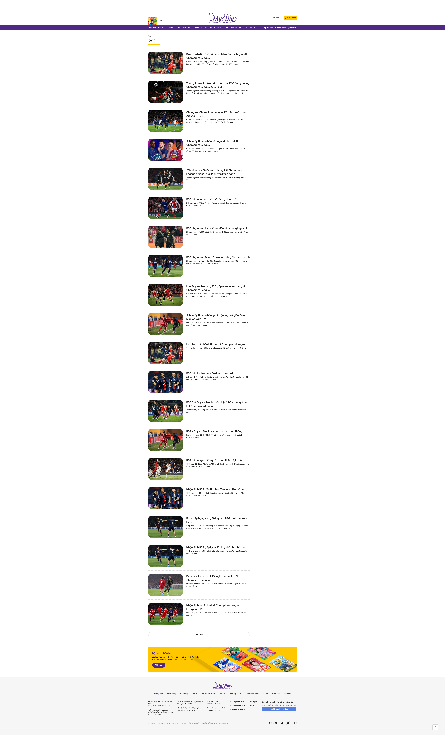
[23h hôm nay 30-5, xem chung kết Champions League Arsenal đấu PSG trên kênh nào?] (165, 179)
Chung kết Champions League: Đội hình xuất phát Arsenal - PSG (216, 114)
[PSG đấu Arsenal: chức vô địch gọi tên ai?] (165, 208)
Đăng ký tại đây (281, 709)
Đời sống (172, 28)
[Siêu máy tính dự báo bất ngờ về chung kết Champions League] (165, 150)
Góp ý (253, 705)
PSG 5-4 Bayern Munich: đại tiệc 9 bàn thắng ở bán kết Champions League (217, 404)
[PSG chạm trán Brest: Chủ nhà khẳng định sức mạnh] (165, 266)
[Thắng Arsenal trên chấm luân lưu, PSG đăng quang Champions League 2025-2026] (165, 92)
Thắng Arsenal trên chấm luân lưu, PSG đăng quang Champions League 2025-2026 (217, 85)
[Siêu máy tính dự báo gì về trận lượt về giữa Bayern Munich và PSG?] (165, 324)
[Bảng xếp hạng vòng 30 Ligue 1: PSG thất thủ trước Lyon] (165, 527)
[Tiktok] (294, 723)
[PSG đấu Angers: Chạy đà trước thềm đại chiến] (165, 469)
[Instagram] (275, 723)
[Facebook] (269, 723)
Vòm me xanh (236, 28)
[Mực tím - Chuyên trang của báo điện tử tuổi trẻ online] (222, 17)
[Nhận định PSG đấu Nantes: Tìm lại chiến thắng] (165, 498)
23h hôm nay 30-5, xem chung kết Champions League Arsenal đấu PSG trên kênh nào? (214, 172)
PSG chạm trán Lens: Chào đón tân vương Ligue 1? (216, 228)
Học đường (162, 28)
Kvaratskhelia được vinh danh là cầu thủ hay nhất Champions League (216, 56)
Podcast (293, 28)
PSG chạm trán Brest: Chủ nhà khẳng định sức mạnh (218, 257)
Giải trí (212, 28)
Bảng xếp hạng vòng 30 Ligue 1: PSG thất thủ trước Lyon (217, 520)
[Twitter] (282, 723)
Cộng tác (254, 702)
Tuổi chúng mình (200, 28)
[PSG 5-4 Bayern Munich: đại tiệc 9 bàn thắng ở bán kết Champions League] (165, 411)
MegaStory (281, 28)
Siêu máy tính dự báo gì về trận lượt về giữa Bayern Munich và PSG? (217, 317)
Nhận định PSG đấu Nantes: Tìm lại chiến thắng (215, 489)
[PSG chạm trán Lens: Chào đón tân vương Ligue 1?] (165, 237)
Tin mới (270, 28)
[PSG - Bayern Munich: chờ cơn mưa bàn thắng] (165, 440)
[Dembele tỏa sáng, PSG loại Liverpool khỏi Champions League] (165, 585)
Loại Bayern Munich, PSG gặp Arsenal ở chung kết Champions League (216, 288)
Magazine (276, 693)
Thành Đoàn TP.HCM (238, 705)
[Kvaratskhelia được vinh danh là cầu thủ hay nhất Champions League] (165, 63)
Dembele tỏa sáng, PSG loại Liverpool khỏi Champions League (212, 578)
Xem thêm (199, 634)
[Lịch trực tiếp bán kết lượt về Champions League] (165, 353)
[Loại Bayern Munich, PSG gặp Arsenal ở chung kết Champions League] (165, 295)
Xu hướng (182, 28)
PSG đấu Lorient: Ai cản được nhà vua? (209, 373)
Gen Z (190, 28)
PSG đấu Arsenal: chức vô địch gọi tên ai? (211, 199)
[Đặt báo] (152, 21)
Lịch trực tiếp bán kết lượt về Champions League (215, 344)
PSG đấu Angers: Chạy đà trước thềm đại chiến (214, 460)
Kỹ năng (220, 28)
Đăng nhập (291, 18)
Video (245, 28)
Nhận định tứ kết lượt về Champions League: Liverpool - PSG (213, 607)
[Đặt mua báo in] (222, 659)
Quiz (227, 28)
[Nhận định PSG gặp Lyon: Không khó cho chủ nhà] (165, 556)
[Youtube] (288, 723)
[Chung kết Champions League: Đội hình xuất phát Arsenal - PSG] (165, 121)
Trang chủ (152, 28)
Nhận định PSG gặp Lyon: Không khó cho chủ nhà (216, 547)
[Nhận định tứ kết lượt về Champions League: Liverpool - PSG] (165, 614)
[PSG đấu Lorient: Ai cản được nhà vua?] (165, 382)
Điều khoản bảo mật (238, 709)
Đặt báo (160, 21)
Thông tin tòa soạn (238, 702)
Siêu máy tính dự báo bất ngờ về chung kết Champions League (212, 143)
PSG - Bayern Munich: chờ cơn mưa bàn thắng (214, 431)
